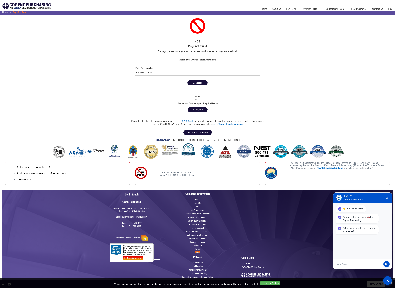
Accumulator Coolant (197, 224)
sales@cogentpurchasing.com (228, 124)
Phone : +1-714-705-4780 (131, 223)
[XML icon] (197, 252)
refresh (387, 198)
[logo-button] (49, 6)
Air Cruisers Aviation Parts (197, 235)
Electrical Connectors (334, 8)
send (386, 264)
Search (198, 82)
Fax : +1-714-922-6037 (131, 226)
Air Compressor (197, 210)
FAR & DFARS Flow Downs (252, 267)
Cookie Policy (197, 266)
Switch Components (197, 238)
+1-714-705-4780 (184, 121)
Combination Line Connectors (197, 213)
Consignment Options (198, 270)
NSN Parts (291, 8)
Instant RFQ (246, 263)
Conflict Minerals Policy (197, 273)
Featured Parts (358, 8)
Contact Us (377, 8)
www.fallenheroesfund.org (330, 167)
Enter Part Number (144, 68)
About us (276, 8)
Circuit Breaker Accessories (197, 231)
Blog (390, 8)
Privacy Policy (197, 262)
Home (5, 12)
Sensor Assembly (197, 228)
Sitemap (197, 249)
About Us (197, 203)
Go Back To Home (199, 132)
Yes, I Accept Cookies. (270, 283)
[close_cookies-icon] (392, 283)
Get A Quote (197, 109)
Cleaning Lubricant (197, 242)
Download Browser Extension (128, 237)
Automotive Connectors (197, 217)
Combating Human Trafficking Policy (197, 277)
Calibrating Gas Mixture (197, 221)
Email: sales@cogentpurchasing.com (131, 216)
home (264, 8)
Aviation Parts (310, 8)
